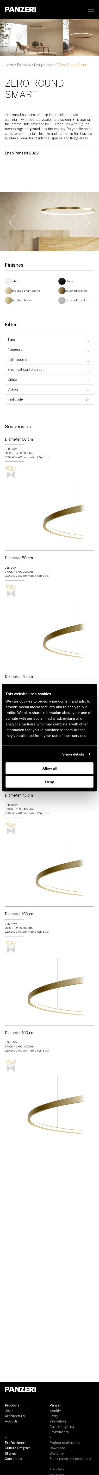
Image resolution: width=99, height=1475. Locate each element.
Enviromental (60, 1432)
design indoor (45, 65)
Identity (55, 1410)
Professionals (15, 1443)
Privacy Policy (57, 1469)
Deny (49, 782)
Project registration (65, 1443)
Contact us (13, 1459)
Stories (10, 1453)
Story (54, 1416)
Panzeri (56, 1405)
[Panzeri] (20, 9)
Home (9, 65)
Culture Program (18, 1448)
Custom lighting (62, 1427)
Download (57, 1448)
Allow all (49, 768)
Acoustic (12, 1421)
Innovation (58, 1421)
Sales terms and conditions (70, 1459)
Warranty (57, 1453)
